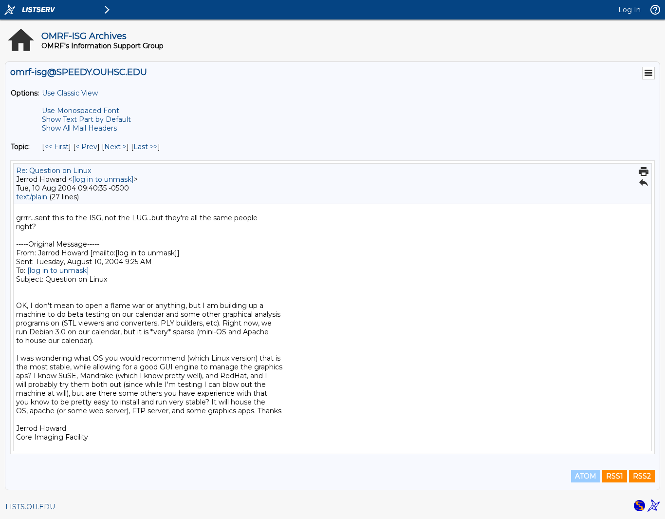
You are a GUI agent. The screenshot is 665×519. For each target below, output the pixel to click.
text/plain (31, 196)
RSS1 (614, 476)
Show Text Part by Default (86, 119)
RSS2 (642, 476)
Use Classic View (70, 93)
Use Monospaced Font (80, 110)
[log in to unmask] (103, 179)
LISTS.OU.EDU (30, 506)
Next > (115, 146)
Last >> (145, 146)
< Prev (86, 146)
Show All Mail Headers (79, 128)
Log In (629, 9)
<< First (56, 146)
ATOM (585, 476)
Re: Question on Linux (53, 170)
